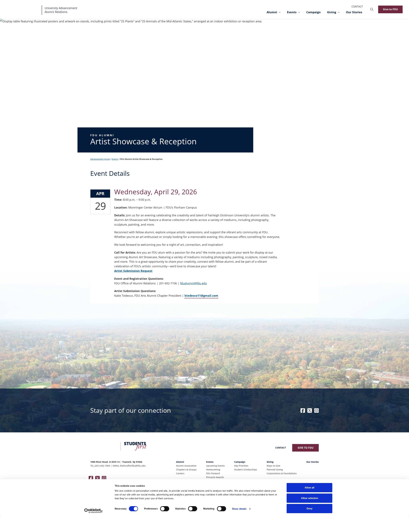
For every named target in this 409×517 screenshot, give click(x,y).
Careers (180, 473)
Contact (357, 6)
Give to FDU (390, 9)
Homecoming (213, 469)
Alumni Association (186, 465)
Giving (331, 12)
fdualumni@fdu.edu (193, 283)
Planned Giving (275, 469)
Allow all (309, 487)
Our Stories (354, 12)
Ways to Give (273, 465)
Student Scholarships (245, 469)
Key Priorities (241, 465)
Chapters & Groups (186, 469)
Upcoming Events (215, 465)
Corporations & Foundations (282, 473)
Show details (239, 508)
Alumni (272, 12)
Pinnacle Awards (215, 477)
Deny (309, 508)
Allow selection (309, 498)
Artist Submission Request (133, 271)
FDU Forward (213, 473)
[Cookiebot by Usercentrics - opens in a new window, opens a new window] (94, 510)
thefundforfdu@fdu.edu (133, 465)
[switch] (164, 508)
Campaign (313, 12)
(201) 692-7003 (102, 465)
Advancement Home (100, 159)
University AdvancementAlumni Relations (61, 10)
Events (292, 12)
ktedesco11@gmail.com (201, 295)
